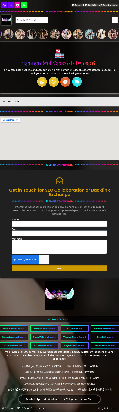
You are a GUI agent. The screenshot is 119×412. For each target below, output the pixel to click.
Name (15, 220)
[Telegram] (17, 5)
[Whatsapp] (4, 5)
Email (15, 229)
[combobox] (32, 20)
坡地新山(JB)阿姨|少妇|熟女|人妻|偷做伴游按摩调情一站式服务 (40, 389)
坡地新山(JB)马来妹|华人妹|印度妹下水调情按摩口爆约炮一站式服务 (59, 383)
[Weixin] (24, 5)
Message (17, 239)
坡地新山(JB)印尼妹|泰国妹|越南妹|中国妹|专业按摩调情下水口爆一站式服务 (59, 378)
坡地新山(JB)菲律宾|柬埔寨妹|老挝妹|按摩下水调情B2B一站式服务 (59, 372)
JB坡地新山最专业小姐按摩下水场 (94, 389)
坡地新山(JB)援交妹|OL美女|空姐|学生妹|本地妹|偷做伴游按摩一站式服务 (59, 366)
